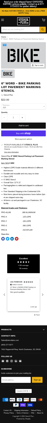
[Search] (42, 29)
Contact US (7, 410)
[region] (23, 295)
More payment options (23, 139)
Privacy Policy (9, 413)
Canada (22, 391)
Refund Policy (36, 410)
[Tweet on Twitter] (7, 239)
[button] (4, 295)
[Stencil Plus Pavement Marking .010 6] (7, 74)
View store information (11, 152)
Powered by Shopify (23, 419)
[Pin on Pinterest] (16, 239)
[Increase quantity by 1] (22, 117)
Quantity (4, 112)
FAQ (32, 413)
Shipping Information (21, 410)
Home (3, 37)
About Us (40, 413)
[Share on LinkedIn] (12, 239)
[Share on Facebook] (3, 239)
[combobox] (20, 29)
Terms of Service (22, 413)
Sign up (37, 380)
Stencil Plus (8, 95)
